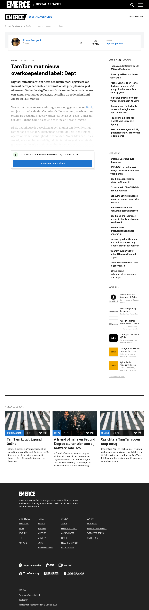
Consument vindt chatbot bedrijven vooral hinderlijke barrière (124, 199)
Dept (89, 107)
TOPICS (64, 524)
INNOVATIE (23, 543)
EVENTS (41, 524)
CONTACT (91, 519)
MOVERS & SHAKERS (70, 543)
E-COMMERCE (24, 519)
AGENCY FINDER (67, 533)
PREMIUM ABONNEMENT (97, 529)
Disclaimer (23, 600)
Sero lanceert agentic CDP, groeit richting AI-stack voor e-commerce (125, 133)
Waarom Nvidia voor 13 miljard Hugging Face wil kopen (123, 254)
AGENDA (64, 519)
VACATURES (92, 524)
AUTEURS (42, 533)
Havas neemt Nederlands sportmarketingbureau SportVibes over (123, 109)
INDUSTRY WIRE (67, 548)
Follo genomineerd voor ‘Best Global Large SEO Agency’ (122, 121)
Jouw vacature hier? (117, 377)
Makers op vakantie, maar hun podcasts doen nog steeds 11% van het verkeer (124, 242)
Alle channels (135, 17)
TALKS (41, 519)
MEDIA (21, 529)
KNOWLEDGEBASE (45, 548)
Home (7, 26)
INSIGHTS (42, 529)
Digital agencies (48, 4)
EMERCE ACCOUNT (69, 529)
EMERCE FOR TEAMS (95, 533)
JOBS (40, 543)
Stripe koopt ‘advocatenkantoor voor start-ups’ (123, 274)
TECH (21, 538)
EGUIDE (64, 538)
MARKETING (24, 524)
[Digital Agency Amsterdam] (30, 565)
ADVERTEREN (92, 538)
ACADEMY (42, 538)
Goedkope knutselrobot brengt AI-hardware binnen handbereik (124, 219)
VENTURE (22, 533)
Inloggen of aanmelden (53, 163)
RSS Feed (23, 590)
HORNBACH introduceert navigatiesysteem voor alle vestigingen (124, 170)
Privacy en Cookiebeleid (29, 595)
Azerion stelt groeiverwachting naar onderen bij (122, 231)
